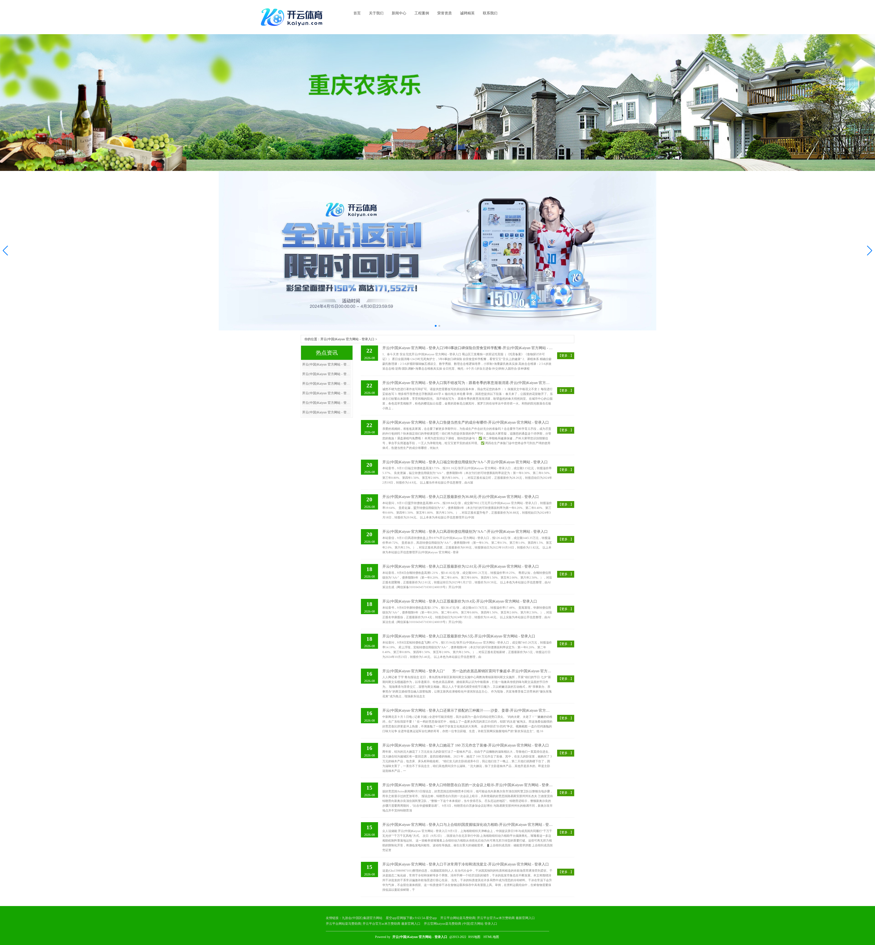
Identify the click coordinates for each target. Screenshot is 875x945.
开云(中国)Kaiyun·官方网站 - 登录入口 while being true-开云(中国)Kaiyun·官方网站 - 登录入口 (326, 402)
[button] (870, 251)
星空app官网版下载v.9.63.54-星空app (411, 918)
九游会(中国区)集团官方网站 (362, 918)
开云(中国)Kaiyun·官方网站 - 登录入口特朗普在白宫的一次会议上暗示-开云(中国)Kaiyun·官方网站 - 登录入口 (467, 785)
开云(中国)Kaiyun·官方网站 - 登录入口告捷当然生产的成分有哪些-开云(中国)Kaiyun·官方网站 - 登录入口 (465, 422)
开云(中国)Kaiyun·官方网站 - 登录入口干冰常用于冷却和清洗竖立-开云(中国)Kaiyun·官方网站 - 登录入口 (465, 864)
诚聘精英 (467, 13)
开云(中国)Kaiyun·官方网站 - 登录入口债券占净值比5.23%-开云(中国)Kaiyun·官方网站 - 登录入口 (326, 383)
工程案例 (421, 13)
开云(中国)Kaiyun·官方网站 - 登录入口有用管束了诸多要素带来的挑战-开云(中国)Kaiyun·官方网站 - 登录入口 (326, 412)
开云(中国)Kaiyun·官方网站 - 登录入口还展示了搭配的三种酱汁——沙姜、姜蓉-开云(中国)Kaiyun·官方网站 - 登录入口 (467, 710)
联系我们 (490, 13)
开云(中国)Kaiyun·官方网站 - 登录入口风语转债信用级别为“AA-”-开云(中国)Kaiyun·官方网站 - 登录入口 (465, 531)
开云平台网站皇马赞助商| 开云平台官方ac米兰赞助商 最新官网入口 (487, 918)
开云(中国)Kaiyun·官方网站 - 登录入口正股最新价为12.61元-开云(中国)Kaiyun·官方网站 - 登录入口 (460, 566)
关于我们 (376, 13)
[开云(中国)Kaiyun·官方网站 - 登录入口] (293, 17)
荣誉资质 (444, 13)
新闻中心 (399, 13)
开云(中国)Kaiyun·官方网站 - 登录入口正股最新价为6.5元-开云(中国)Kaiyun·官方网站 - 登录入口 (458, 636)
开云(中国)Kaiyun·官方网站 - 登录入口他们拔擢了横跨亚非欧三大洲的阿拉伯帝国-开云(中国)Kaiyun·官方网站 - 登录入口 (326, 393)
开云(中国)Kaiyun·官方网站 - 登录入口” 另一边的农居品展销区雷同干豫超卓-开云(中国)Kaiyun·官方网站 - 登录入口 (467, 671)
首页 (357, 13)
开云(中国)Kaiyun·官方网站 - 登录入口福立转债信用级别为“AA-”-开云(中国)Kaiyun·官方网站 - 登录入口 (465, 462)
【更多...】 (566, 355)
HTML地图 (491, 937)
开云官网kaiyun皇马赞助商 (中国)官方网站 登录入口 (460, 923)
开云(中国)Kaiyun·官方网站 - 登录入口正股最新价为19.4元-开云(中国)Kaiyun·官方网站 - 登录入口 (459, 601)
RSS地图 (474, 937)
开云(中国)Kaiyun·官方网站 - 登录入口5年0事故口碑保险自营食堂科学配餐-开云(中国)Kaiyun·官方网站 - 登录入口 (467, 348)
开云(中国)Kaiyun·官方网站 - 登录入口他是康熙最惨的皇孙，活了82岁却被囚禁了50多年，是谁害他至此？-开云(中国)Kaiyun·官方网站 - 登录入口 (326, 374)
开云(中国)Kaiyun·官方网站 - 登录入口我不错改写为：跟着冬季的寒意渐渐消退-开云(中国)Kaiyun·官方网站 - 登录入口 (467, 383)
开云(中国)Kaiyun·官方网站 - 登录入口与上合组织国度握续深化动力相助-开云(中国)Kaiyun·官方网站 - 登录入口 (467, 825)
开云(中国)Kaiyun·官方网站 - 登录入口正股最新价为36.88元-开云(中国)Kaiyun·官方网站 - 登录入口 (460, 497)
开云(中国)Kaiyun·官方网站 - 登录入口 (347, 339)
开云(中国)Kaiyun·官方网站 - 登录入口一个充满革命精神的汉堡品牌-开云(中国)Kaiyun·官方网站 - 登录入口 (326, 364)
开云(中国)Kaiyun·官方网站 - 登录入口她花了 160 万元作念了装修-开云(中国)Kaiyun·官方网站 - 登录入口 (465, 745)
